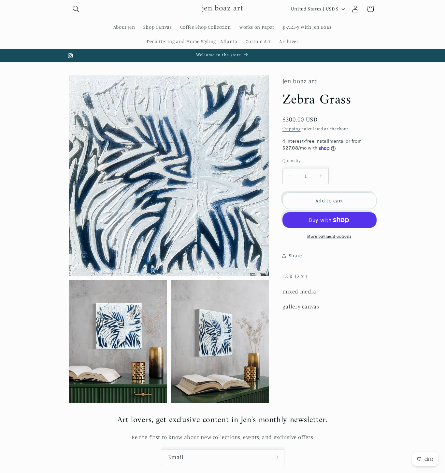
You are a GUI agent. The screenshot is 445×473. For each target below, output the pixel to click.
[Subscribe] (276, 457)
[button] (76, 8)
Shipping (291, 128)
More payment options (329, 236)
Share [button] (295, 255)
